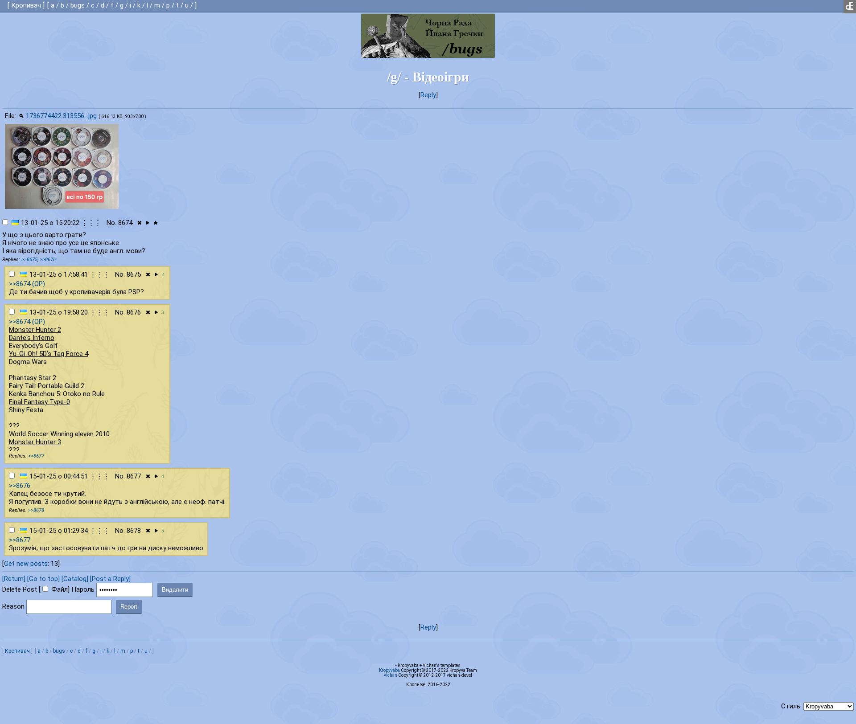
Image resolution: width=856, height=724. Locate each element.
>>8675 (29, 259)
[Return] (13, 579)
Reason (13, 606)
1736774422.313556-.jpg (61, 116)
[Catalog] (75, 579)
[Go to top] (43, 579)
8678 (134, 531)
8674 (125, 223)
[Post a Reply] (110, 579)
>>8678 (36, 510)
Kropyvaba (389, 670)
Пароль (83, 589)
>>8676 (48, 259)
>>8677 (36, 456)
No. (111, 223)
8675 (134, 274)
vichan (390, 675)
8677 (134, 476)
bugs (77, 5)
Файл (59, 589)
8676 (134, 312)
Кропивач (26, 5)
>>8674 (19, 284)
